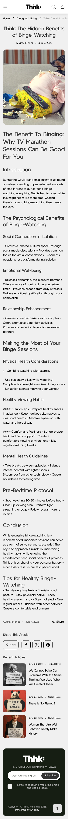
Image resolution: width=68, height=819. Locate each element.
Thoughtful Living (27, 18)
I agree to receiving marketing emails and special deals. (37, 786)
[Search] (53, 7)
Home (6, 18)
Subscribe (50, 775)
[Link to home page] (34, 758)
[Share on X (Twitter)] (37, 644)
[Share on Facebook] (26, 644)
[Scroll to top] (57, 808)
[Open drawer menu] (5, 6)
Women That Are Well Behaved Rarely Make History (43, 729)
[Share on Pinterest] (48, 644)
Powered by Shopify (27, 810)
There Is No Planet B (42, 703)
